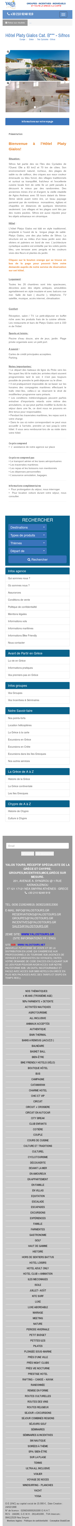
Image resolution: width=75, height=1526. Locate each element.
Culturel (38, 1151)
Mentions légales (17, 614)
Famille (37, 1224)
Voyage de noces (38, 1479)
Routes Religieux (38, 1407)
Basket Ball (38, 1051)
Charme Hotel (38, 1090)
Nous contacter (16, 642)
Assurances (14, 592)
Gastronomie (37, 1235)
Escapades (38, 1207)
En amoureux (38, 1173)
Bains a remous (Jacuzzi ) (38, 1040)
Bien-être (38, 1057)
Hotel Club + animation (37, 1274)
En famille (38, 1185)
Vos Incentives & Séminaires (23, 700)
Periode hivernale (38, 1329)
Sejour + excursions (38, 1413)
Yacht (38, 1490)
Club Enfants (38, 1124)
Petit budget (37, 1335)
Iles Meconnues (38, 1279)
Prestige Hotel (38, 1374)
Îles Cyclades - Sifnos (46, 39)
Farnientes (38, 1229)
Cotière (38, 1129)
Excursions (38, 1212)
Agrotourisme (38, 1012)
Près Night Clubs (38, 1363)
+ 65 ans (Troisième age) (37, 996)
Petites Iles (37, 1340)
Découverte (38, 1162)
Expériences (38, 1218)
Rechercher (39, 559)
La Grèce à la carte (18, 732)
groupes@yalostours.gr (32, 918)
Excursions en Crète (19, 746)
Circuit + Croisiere (38, 1107)
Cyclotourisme (38, 1157)
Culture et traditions (38, 1146)
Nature (37, 1324)
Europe (22, 39)
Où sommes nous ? (19, 585)
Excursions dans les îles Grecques (27, 753)
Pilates (38, 1346)
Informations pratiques (20, 667)
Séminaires (38, 1429)
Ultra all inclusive (38, 1468)
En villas (38, 1190)
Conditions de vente (19, 599)
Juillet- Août (38, 1290)
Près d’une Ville (38, 1357)
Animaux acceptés (38, 1024)
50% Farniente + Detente (37, 1001)
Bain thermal (37, 1035)
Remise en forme (38, 1390)
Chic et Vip (38, 1096)
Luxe (38, 1301)
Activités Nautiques (38, 1007)
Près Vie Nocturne (38, 1368)
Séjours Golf (38, 1424)
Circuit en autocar (37, 1112)
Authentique (38, 1029)
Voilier (38, 1474)
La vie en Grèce (17, 660)
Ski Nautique (38, 1440)
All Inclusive (38, 1018)
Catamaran (38, 1085)
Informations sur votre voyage (37, 121)
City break (38, 1118)
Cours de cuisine (38, 1140)
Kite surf (38, 1296)
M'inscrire (27, 853)
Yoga (38, 1496)
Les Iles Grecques (18, 793)
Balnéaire (38, 1046)
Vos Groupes (15, 693)
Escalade (38, 1201)
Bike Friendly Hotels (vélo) (38, 1062)
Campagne (37, 1079)
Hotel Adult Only (38, 1268)
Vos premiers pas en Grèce (23, 675)
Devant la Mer (38, 1168)
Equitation (38, 1196)
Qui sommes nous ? (19, 578)
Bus (38, 1073)
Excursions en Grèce (19, 739)
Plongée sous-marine (38, 1351)
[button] (27, 527)
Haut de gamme (37, 1246)
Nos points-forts (16, 718)
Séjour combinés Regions (38, 1418)
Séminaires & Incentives (38, 1435)
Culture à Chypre (17, 818)
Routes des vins (38, 1401)
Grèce (31, 39)
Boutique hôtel (38, 1068)
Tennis (38, 1463)
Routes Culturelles (38, 1396)
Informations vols (17, 621)
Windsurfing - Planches (38, 1485)
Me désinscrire (44, 853)
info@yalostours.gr (32, 910)
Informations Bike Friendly (22, 635)
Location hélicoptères (20, 725)
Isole (38, 1285)
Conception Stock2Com (60, 1520)
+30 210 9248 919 (21, 14)
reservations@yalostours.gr (36, 914)
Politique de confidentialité (22, 607)
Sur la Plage (38, 1457)
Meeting (38, 1318)
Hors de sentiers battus (38, 1257)
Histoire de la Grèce (19, 779)
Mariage (38, 1312)
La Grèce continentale (20, 786)
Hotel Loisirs (37, 1263)
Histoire (38, 1251)
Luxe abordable (38, 1307)
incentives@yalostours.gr (34, 922)
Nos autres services (19, 761)
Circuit (38, 1101)
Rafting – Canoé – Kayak (37, 1379)
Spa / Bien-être (38, 1451)
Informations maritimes (20, 628)
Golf (38, 1240)
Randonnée (38, 1385)
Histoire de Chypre (18, 811)
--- (30, 22)
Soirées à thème (38, 1446)
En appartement (38, 1179)
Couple (38, 1135)
